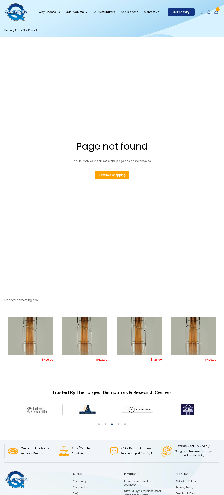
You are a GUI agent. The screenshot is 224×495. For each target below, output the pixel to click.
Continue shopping (112, 175)
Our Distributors (104, 12)
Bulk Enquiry (181, 12)
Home (8, 30)
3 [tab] (112, 424)
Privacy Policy (184, 487)
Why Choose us (49, 12)
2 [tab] (105, 424)
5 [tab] (125, 424)
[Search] (202, 12)
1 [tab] (99, 424)
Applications (129, 12)
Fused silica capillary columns (138, 483)
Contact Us (151, 12)
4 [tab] (118, 424)
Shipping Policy (186, 481)
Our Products (75, 12)
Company (79, 481)
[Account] (208, 12)
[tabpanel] (37, 410)
